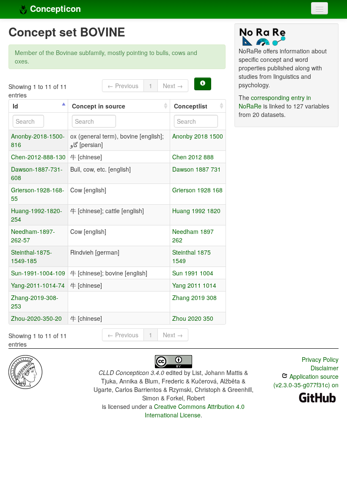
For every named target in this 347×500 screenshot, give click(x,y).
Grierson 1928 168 (197, 190)
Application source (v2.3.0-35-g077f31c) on (306, 380)
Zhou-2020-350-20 (36, 318)
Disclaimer (325, 368)
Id (15, 106)
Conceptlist (190, 106)
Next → (173, 85)
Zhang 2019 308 (194, 297)
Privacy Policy (320, 359)
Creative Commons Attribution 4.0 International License (195, 410)
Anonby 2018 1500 (197, 136)
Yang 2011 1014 (194, 285)
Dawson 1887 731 (196, 169)
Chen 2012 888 (193, 157)
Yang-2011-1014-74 (38, 285)
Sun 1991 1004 (192, 273)
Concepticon (54, 8)
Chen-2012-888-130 (38, 157)
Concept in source (98, 106)
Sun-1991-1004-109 (38, 273)
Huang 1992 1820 (196, 210)
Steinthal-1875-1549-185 (31, 256)
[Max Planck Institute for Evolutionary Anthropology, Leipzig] (25, 371)
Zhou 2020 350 (192, 318)
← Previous (122, 85)
